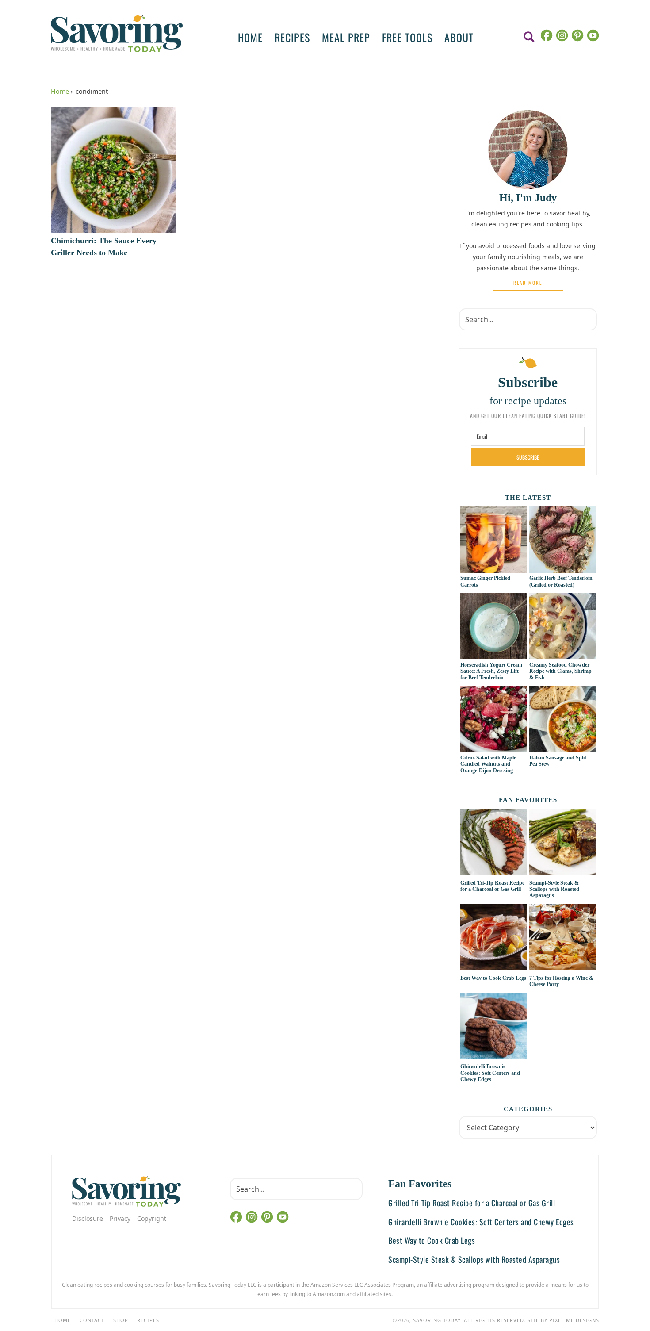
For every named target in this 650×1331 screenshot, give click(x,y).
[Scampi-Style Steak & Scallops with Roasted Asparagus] (562, 843)
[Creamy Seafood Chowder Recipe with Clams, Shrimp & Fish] (562, 654)
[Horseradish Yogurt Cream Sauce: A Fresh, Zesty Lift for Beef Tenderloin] (493, 654)
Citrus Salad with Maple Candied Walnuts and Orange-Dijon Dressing (488, 764)
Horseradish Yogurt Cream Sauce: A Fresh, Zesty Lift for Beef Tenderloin (491, 671)
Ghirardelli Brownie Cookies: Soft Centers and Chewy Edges (490, 1072)
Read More (527, 282)
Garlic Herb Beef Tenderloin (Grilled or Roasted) (561, 581)
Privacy (120, 1218)
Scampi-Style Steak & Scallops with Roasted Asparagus (554, 889)
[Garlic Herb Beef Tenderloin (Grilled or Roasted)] (562, 568)
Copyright (151, 1218)
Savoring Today (117, 33)
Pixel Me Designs (574, 1320)
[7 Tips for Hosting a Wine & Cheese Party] (562, 938)
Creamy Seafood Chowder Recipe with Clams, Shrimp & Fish (560, 671)
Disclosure (87, 1218)
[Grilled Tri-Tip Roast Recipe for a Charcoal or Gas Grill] (493, 843)
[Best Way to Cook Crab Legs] (493, 938)
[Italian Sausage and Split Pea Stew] (562, 747)
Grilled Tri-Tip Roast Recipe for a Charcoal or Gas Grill (492, 886)
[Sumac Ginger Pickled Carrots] (493, 568)
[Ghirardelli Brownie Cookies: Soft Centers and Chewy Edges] (493, 1027)
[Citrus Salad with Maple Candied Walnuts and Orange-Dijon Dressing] (493, 747)
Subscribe (527, 457)
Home (60, 91)
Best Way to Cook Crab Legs (493, 978)
